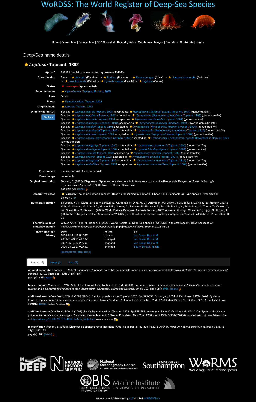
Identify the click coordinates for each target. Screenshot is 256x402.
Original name (46, 106)
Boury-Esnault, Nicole (146, 246)
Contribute (187, 42)
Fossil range (47, 176)
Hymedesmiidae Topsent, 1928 (83, 101)
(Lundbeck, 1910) (97, 122)
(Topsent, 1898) (157, 152)
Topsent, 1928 (96, 130)
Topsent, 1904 (94, 111)
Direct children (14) (43, 111)
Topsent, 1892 (79, 106)
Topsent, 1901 (95, 115)
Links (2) (73, 262)
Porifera (111, 77)
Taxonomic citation (43, 202)
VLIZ (131, 398)
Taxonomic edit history (45, 233)
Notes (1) (55, 262)
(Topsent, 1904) (162, 111)
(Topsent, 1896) (165, 126)
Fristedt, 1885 (88, 91)
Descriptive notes (44, 193)
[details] (81, 189)
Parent (51, 101)
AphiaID (50, 72)
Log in (200, 42)
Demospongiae (145, 77)
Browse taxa (86, 42)
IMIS (166, 288)
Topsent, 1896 (94, 126)
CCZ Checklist (106, 42)
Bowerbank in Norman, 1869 (190, 137)
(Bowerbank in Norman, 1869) (103, 137)
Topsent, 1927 (93, 156)
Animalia (80, 77)
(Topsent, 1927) (155, 156)
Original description (42, 181)
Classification (46, 77)
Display (47, 117)
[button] (26, 64)
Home (55, 42)
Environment (47, 171)
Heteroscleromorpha (184, 77)
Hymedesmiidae (114, 81)
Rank (52, 96)
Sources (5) (37, 262)
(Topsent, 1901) (168, 115)
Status (51, 86)
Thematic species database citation (44, 224)
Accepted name (45, 91)
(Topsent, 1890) (96, 145)
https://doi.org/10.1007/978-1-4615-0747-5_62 (58, 318)
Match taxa (145, 42)
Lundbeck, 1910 (163, 122)
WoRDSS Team (152, 398)
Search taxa (68, 42)
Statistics (172, 42)
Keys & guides (126, 42)
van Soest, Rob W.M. (146, 235)
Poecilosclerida (77, 81)
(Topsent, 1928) (171, 130)
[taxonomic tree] (69, 252)
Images (158, 42)
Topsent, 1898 (94, 152)
